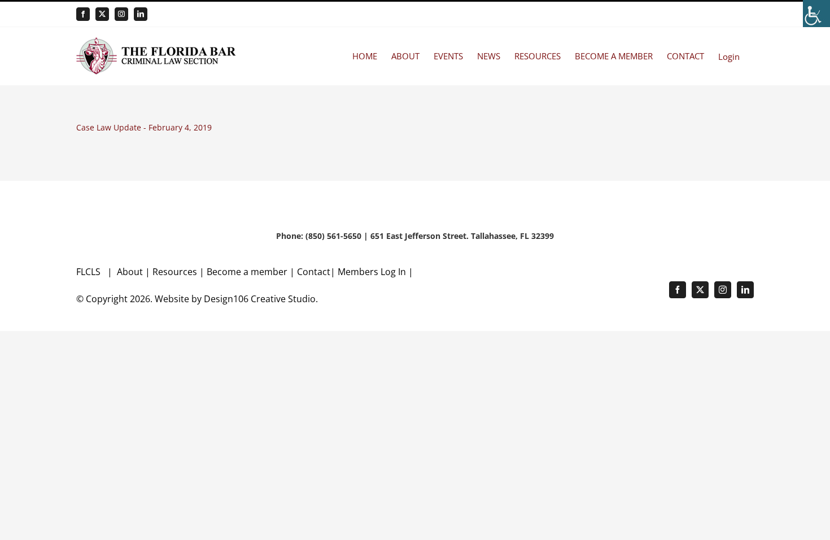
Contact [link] (313, 271)
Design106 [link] (226, 299)
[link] (816, 13)
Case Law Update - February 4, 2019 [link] (144, 127)
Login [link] (729, 56)
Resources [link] (174, 271)
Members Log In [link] (372, 271)
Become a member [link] (248, 271)
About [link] (131, 271)
